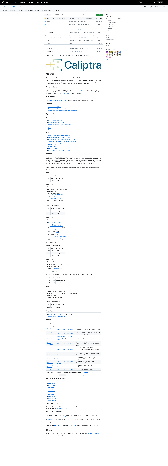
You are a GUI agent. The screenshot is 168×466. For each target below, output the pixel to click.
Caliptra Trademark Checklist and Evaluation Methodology (63, 110)
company (74, 425)
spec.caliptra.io (52, 385)
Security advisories (68, 329)
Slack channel (50, 419)
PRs (61, 329)
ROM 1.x (50, 126)
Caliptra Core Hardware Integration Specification (60, 124)
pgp (48, 27)
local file (86, 372)
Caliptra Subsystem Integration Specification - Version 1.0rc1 (63, 143)
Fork (154, 6)
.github (48, 21)
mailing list (49, 416)
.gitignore (49, 29)
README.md (49, 48)
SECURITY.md (50, 51)
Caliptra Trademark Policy (54, 107)
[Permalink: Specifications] (45, 114)
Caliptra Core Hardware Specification (57, 122)
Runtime (50, 129)
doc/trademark (92, 32)
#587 (87, 21)
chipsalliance (8, 7)
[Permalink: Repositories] (45, 319)
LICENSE (49, 43)
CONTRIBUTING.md (51, 35)
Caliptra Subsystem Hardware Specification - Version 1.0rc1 (63, 141)
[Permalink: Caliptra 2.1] (45, 286)
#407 (79, 29)
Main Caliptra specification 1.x (55, 120)
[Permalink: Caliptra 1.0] (45, 172)
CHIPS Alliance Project (64, 93)
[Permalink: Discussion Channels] (45, 412)
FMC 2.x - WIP (52, 146)
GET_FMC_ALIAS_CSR (55, 232)
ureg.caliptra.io (52, 396)
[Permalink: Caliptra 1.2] (45, 217)
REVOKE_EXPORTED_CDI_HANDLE (59, 238)
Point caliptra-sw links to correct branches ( (78, 48)
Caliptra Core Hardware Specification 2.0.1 (59, 137)
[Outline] (102, 55)
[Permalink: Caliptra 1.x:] (45, 118)
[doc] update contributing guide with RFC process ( (80, 35)
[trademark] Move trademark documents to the (79, 32)
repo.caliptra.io (52, 383)
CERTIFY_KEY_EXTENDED (56, 198)
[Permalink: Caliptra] (45, 74)
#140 (89, 27)
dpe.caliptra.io (51, 394)
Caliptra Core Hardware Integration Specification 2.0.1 (61, 139)
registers (59, 363)
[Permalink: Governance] (45, 97)
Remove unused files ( (73, 29)
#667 (89, 48)
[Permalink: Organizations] (45, 87)
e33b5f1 (87, 18)
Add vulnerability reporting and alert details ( (78, 27)
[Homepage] (3, 2)
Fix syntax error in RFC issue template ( (77, 21)
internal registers (61, 338)
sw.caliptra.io (51, 387)
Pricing (46, 2)
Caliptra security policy (61, 408)
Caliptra (15, 7)
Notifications (146, 6)
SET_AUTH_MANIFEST (56, 224)
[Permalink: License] (45, 430)
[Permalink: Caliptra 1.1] (45, 184)
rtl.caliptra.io (51, 392)
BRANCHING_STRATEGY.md (84, 375)
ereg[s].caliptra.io (52, 400)
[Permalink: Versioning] (45, 154)
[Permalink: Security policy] (45, 403)
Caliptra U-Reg (51, 358)
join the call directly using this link (65, 416)
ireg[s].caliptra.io (52, 398)
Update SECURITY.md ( (74, 51)
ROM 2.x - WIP (52, 144)
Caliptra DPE (50, 354)
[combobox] (87, 15)
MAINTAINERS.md (51, 45)
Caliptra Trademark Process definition (57, 108)
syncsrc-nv (49, 18)
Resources (22, 2)
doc (48, 24)
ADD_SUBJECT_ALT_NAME (57, 196)
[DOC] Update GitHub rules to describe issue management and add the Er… (85, 40)
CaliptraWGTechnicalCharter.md (54, 37)
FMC (49, 128)
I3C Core (49, 369)
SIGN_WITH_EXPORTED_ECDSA (58, 236)
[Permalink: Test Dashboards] (45, 311)
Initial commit (72, 43)
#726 (75, 18)
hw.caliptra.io (51, 391)
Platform (8, 2)
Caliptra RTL (50, 338)
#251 (80, 51)
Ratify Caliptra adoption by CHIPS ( (76, 37)
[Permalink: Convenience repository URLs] (45, 378)
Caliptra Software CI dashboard (56, 314)
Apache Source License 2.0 (93, 433)
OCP (82, 90)
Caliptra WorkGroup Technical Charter (57, 100)
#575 (92, 35)
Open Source (31, 2)
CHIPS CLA (57, 425)
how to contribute (76, 435)
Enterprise (39, 2)
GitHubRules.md (50, 40)
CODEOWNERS (50, 32)
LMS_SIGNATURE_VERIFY (56, 194)
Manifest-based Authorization (55, 222)
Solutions (15, 2)
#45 (85, 37)
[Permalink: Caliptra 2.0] (45, 259)
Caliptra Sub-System (58, 268)
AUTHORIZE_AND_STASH (56, 226)
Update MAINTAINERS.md (74, 45)
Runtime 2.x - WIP (52, 148)
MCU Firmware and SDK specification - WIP (59, 150)
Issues (58, 329)
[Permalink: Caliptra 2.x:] (45, 133)
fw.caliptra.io (51, 389)
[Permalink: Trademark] (45, 103)
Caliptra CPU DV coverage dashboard (57, 316)
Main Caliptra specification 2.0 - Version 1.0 (59, 135)
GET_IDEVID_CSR (54, 229)
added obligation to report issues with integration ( (63, 18)
